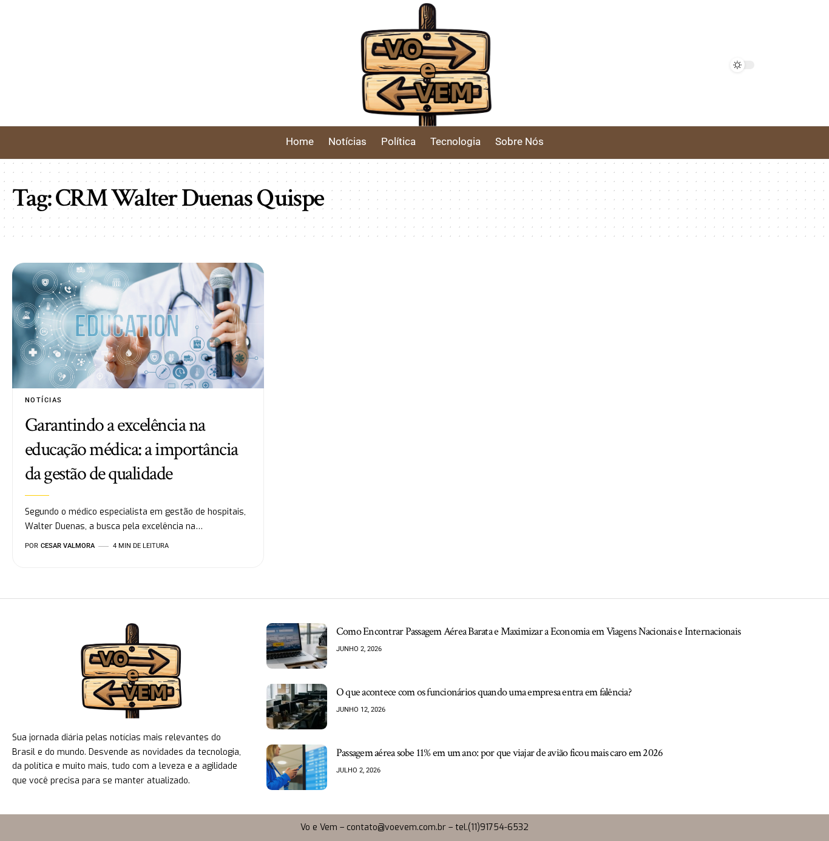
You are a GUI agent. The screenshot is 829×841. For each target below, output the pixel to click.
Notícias (44, 400)
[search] (155, 65)
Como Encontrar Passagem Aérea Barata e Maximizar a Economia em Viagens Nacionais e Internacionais (538, 631)
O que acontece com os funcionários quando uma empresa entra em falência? (483, 692)
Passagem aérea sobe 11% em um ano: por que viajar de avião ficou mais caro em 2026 (499, 753)
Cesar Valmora (68, 546)
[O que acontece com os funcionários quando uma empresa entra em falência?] (296, 706)
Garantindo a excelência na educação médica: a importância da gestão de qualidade (131, 449)
